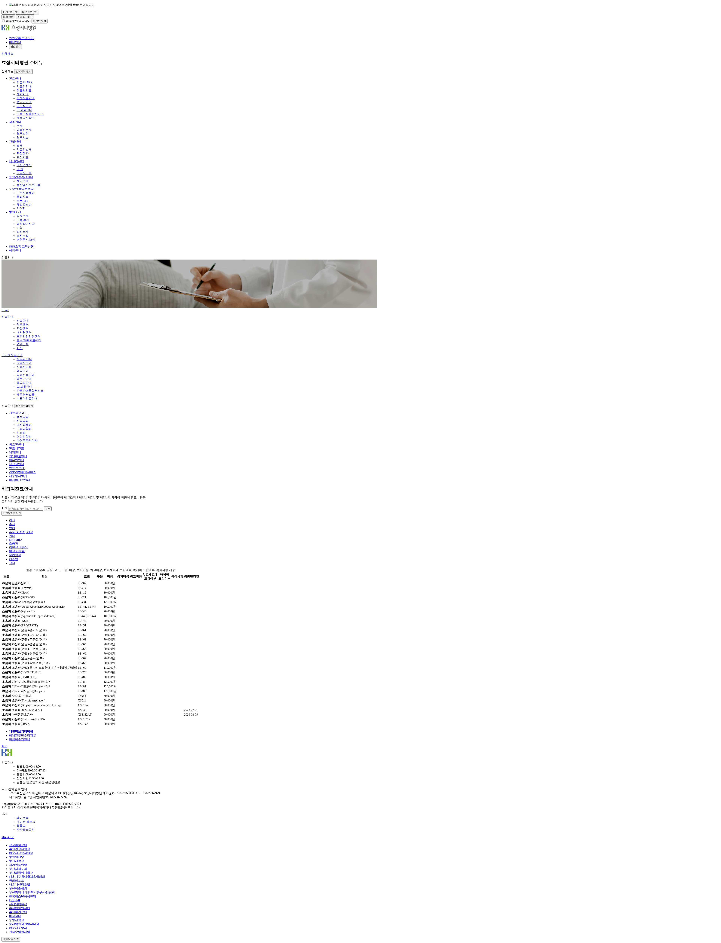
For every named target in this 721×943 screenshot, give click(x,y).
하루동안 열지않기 (18, 21)
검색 (5, 508)
